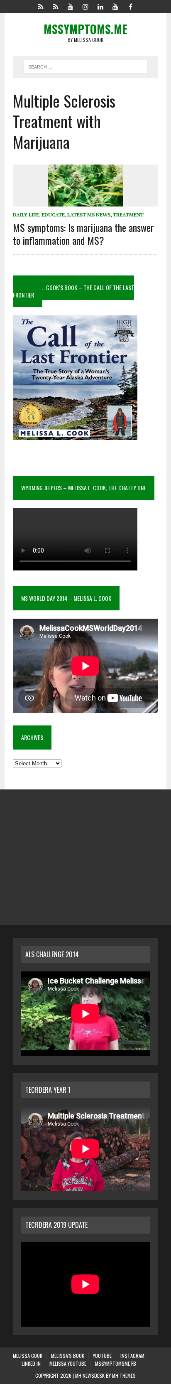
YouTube (102, 1355)
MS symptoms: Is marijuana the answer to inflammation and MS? (83, 234)
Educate (53, 214)
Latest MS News (88, 214)
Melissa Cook (27, 1355)
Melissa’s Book (67, 1355)
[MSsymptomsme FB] (130, 6)
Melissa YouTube (67, 1363)
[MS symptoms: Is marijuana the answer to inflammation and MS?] (85, 201)
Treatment (128, 214)
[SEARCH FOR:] (85, 66)
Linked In (31, 1363)
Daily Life (26, 214)
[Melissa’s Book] (55, 6)
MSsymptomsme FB (115, 1363)
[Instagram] (85, 6)
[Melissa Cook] (40, 6)
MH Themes (124, 1375)
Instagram (132, 1355)
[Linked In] (100, 6)
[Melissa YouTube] (115, 6)
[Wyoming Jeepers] (70, 6)
